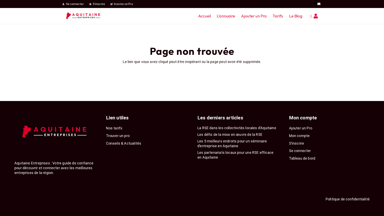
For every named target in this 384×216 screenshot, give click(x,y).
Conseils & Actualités (123, 143)
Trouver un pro (118, 136)
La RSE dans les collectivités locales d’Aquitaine (236, 128)
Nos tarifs (114, 128)
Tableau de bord (302, 158)
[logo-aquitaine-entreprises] (83, 16)
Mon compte (299, 136)
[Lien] (317, 16)
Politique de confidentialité (348, 199)
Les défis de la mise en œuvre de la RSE (229, 134)
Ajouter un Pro (300, 128)
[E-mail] (319, 4)
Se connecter (300, 151)
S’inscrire (296, 143)
